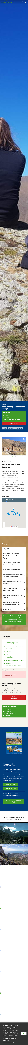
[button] (22, 2)
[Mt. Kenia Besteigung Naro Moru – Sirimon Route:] (14, 833)
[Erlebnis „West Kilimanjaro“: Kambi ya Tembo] (14, 960)
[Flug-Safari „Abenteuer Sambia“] (14, 896)
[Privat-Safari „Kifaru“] (14, 1003)
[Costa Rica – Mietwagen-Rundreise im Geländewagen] (14, 918)
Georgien (7, 404)
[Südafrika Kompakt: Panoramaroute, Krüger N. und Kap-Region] (14, 854)
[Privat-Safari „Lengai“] (14, 875)
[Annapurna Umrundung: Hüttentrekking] (14, 939)
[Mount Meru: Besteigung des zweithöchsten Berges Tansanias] (14, 981)
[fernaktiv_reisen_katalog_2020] (14, 743)
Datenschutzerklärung (8, 1042)
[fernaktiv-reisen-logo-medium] (7, 2)
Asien (3, 404)
